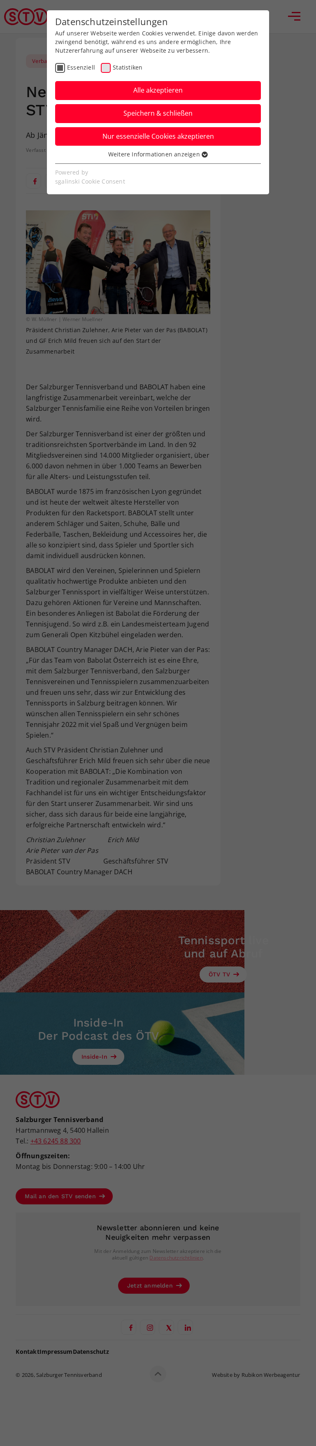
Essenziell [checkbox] (81, 67)
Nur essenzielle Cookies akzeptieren (158, 136)
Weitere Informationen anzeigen (155, 154)
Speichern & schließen (158, 113)
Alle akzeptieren (158, 90)
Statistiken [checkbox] (127, 67)
